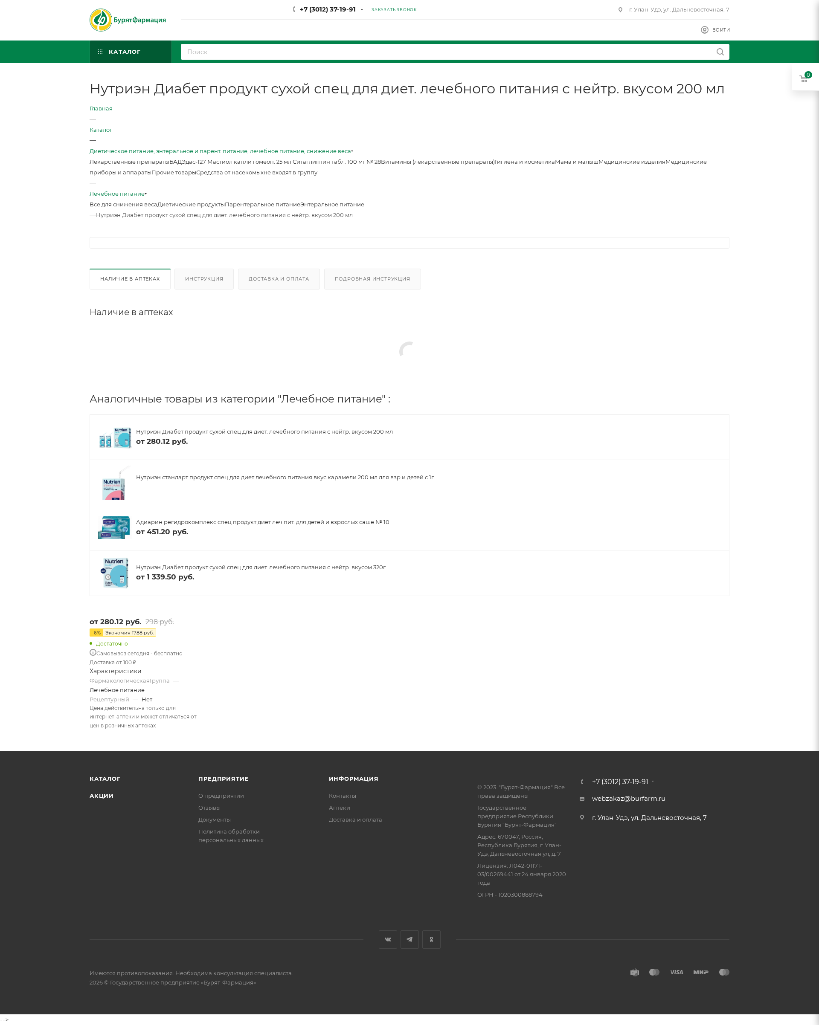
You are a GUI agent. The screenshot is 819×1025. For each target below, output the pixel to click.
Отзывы (209, 807)
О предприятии (221, 795)
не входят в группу (290, 172)
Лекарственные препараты (129, 161)
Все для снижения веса (123, 204)
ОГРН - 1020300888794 (510, 894)
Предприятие (223, 778)
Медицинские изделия (631, 161)
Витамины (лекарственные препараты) (438, 161)
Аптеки (339, 807)
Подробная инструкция (372, 279)
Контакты (342, 795)
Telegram (410, 939)
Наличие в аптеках (130, 279)
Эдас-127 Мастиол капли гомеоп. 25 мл (237, 161)
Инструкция (204, 279)
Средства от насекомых (230, 172)
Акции (102, 795)
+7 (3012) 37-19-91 (328, 9)
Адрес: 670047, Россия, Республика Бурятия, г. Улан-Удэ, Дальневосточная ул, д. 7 (519, 845)
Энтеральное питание (332, 204)
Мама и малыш (576, 161)
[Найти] (720, 52)
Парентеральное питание (262, 204)
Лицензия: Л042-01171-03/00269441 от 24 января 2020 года (521, 874)
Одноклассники (431, 939)
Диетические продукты (191, 204)
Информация (354, 778)
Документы (214, 819)
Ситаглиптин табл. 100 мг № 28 (337, 161)
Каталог (105, 778)
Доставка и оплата (279, 279)
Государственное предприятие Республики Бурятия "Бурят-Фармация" (517, 816)
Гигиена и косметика (525, 161)
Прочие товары (173, 172)
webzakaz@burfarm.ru (628, 798)
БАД (175, 161)
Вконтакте (388, 939)
